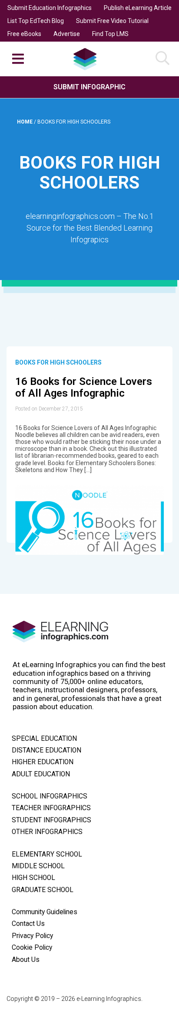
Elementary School (47, 854)
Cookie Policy (32, 947)
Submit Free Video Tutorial (112, 20)
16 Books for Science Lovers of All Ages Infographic (83, 387)
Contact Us (28, 924)
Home (25, 122)
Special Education (44, 739)
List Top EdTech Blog (35, 20)
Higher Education (42, 762)
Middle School (38, 866)
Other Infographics (47, 832)
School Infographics (49, 796)
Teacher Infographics (51, 808)
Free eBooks (24, 33)
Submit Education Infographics (49, 7)
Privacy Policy (32, 936)
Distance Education (46, 750)
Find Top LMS (110, 33)
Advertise (66, 33)
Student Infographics (51, 820)
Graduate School (42, 890)
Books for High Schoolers (58, 362)
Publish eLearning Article (138, 7)
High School (33, 878)
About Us (26, 960)
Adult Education (41, 774)
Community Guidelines (44, 912)
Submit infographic (89, 87)
